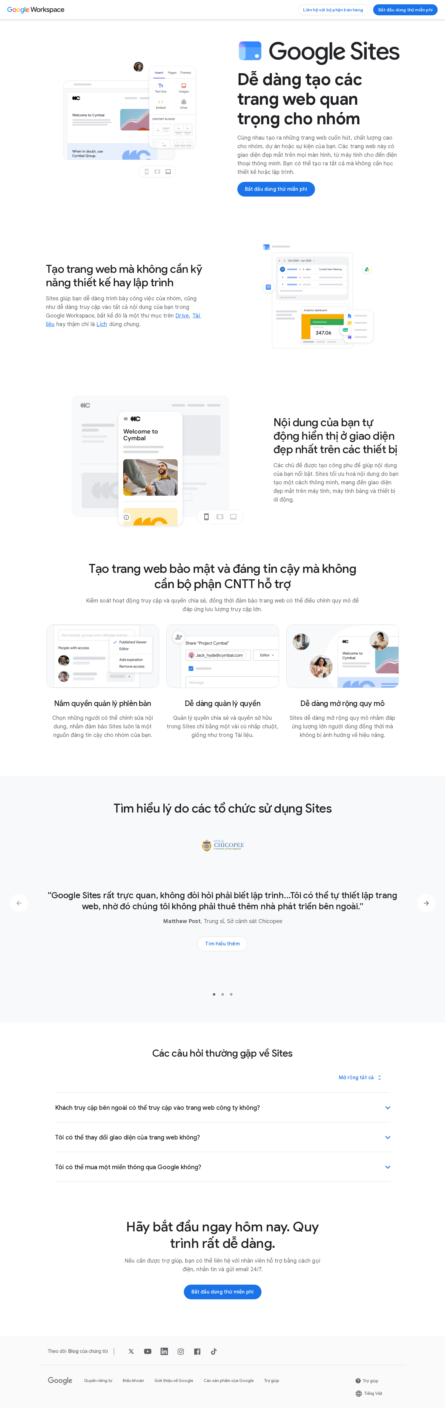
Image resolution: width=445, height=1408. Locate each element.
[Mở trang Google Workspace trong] (36, 9)
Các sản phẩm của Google (229, 1380)
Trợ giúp (271, 1380)
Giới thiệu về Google (173, 1380)
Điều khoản (133, 1380)
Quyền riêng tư (98, 1380)
